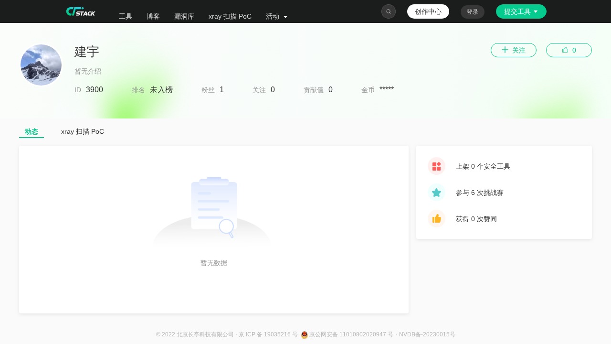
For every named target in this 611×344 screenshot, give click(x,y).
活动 (273, 16)
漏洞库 (184, 16)
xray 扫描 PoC (230, 16)
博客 (153, 16)
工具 (125, 16)
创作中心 (428, 11)
